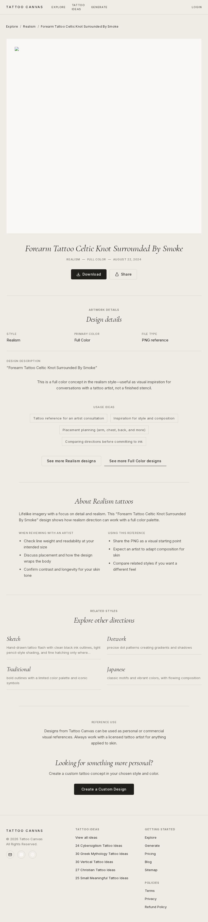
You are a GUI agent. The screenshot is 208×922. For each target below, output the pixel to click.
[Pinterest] (32, 855)
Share (126, 274)
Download (91, 274)
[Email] (10, 855)
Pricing (150, 854)
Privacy (151, 899)
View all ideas (86, 837)
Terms (150, 891)
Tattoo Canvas (24, 7)
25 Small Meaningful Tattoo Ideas (101, 878)
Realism (29, 26)
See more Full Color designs (135, 461)
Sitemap (151, 870)
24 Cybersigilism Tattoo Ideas (98, 845)
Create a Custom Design (104, 789)
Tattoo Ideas (78, 7)
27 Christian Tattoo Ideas (95, 870)
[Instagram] (21, 855)
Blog (148, 862)
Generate (99, 7)
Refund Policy (156, 907)
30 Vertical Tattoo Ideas (94, 862)
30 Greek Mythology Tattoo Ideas (101, 854)
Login (197, 7)
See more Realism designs (71, 461)
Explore (58, 7)
